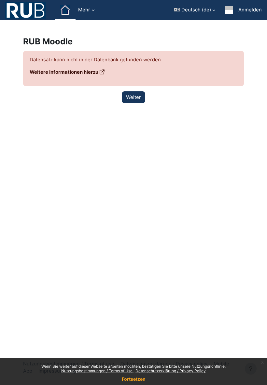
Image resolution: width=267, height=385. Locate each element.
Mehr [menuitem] (84, 10)
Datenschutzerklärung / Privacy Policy (170, 370)
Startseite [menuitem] (65, 10)
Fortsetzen (134, 379)
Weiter (133, 97)
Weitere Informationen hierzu (64, 72)
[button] (194, 10)
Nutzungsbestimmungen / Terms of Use (97, 370)
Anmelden (250, 10)
